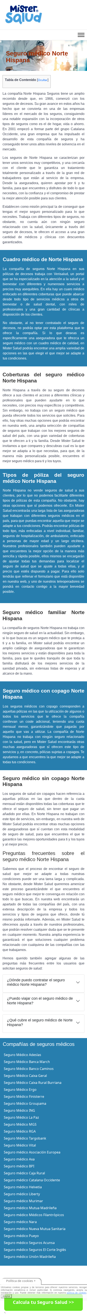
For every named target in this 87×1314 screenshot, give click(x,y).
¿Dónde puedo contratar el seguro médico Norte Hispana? (36, 982)
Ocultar (43, 80)
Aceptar (6, 1296)
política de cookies (76, 1292)
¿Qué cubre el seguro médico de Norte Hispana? (40, 1022)
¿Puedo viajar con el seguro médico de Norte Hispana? (40, 1000)
